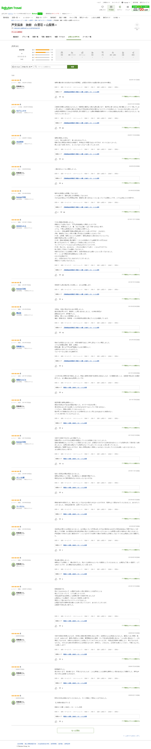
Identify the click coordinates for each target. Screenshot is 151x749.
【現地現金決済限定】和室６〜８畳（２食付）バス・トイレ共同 (81, 92)
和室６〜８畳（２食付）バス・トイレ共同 (75, 387)
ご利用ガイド (106, 2)
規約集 (60, 744)
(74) (73, 37)
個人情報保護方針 (30, 744)
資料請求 (67, 744)
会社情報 (20, 744)
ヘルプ (99, 2)
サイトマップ (115, 2)
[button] (32, 87)
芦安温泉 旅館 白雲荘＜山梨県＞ (34, 25)
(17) (46, 37)
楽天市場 (135, 2)
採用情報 (54, 744)
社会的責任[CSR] (43, 744)
